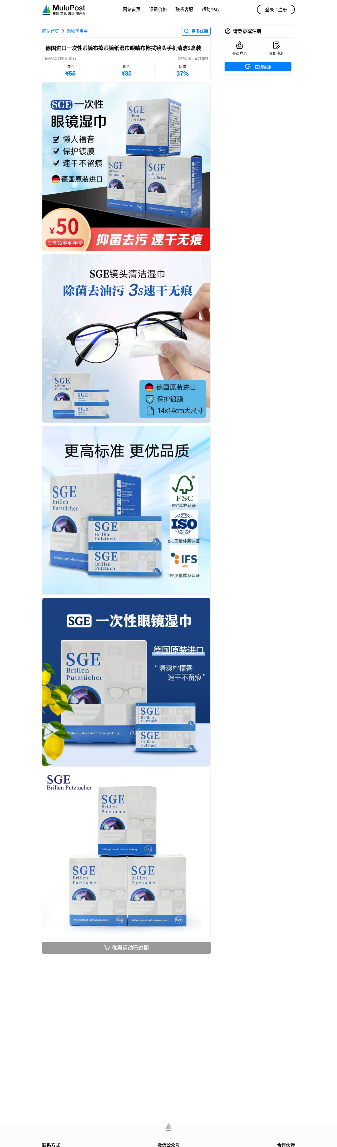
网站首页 (132, 9)
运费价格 (158, 9)
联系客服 (184, 9)
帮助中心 (211, 9)
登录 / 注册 (276, 9)
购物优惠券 (77, 31)
